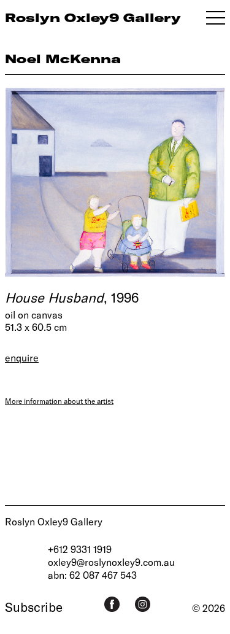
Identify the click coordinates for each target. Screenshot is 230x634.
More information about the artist (59, 400)
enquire (22, 357)
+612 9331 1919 (80, 549)
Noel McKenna (63, 59)
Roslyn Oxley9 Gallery (53, 521)
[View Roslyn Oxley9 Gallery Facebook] (112, 604)
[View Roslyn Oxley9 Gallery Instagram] (142, 604)
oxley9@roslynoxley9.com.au (111, 562)
